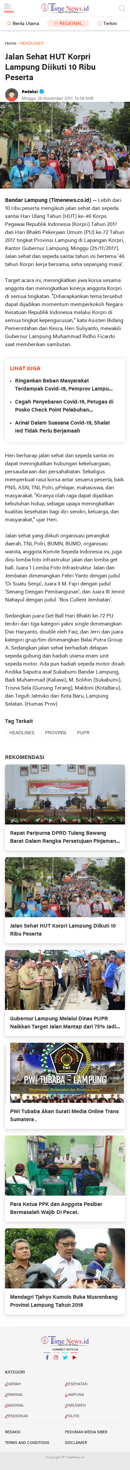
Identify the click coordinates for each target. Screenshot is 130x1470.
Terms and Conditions (27, 1443)
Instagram (56, 1366)
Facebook (47, 1366)
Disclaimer (76, 1443)
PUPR (83, 733)
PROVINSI (55, 733)
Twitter (65, 1366)
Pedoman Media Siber (86, 1432)
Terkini (110, 23)
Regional (71, 23)
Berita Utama (26, 23)
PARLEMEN (76, 1406)
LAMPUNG (75, 1395)
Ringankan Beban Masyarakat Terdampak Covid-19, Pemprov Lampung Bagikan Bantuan (65, 386)
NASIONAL (15, 1406)
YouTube (74, 1366)
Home (10, 43)
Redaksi (12, 1432)
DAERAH (13, 1384)
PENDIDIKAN (17, 1416)
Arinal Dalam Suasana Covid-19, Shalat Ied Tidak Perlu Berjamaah (62, 427)
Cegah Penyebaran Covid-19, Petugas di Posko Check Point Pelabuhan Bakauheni (64, 407)
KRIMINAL (14, 1395)
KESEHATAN (76, 1384)
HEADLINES (21, 733)
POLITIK (72, 1416)
